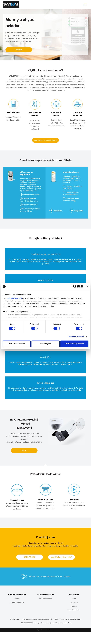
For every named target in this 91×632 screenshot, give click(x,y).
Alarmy (17, 598)
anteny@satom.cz (39, 623)
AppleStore (58, 210)
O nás (74, 598)
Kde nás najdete (74, 610)
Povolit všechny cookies (74, 344)
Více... (24, 450)
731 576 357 (29, 557)
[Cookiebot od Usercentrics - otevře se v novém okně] (73, 286)
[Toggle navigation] (85, 4)
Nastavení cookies (45, 598)
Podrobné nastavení (76, 337)
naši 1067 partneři (14, 298)
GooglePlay (78, 210)
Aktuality (74, 606)
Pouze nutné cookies (17, 344)
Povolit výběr (45, 344)
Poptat (19, 49)
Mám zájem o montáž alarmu (45, 140)
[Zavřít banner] (87, 286)
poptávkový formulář (61, 557)
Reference (74, 602)
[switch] (34, 328)
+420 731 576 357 (26, 623)
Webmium (50, 630)
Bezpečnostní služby (17, 602)
